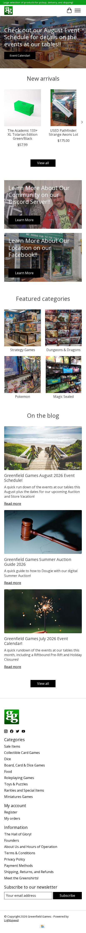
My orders (12, 818)
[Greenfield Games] (8, 10)
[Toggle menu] (77, 10)
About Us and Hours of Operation (30, 846)
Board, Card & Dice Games (24, 765)
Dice (7, 759)
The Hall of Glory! (17, 834)
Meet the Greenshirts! (21, 878)
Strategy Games (22, 350)
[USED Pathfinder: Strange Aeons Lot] (63, 107)
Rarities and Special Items (24, 790)
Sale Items (12, 746)
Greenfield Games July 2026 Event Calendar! (36, 641)
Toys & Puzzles (16, 784)
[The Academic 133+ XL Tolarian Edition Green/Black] (22, 107)
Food (8, 771)
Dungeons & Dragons (63, 350)
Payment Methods (18, 865)
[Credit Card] (42, 927)
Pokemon (22, 396)
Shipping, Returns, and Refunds (29, 872)
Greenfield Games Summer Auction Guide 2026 (37, 562)
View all (43, 163)
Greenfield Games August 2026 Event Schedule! (39, 478)
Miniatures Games (18, 796)
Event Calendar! (20, 55)
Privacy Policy (14, 859)
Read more (12, 503)
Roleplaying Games (19, 777)
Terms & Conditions (19, 853)
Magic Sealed (63, 396)
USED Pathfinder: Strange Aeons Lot (63, 132)
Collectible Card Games (22, 752)
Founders (11, 840)
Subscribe (67, 895)
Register (10, 812)
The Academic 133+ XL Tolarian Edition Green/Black (23, 134)
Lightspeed (11, 920)
